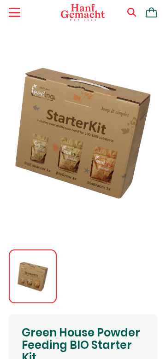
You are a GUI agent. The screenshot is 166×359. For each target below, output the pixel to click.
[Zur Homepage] (83, 12)
